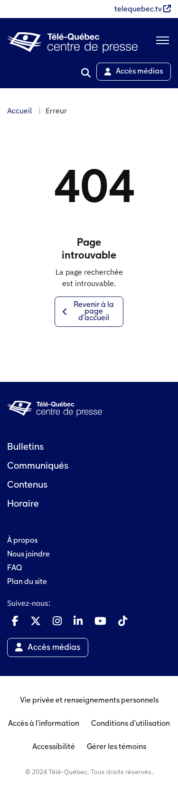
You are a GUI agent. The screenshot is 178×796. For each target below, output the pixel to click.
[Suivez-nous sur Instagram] (57, 621)
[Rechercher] (86, 73)
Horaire (23, 504)
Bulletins (25, 447)
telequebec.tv (138, 9)
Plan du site (27, 582)
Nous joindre (28, 554)
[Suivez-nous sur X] (36, 621)
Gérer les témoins (116, 747)
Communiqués (37, 466)
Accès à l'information (43, 724)
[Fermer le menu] (161, 43)
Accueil (19, 110)
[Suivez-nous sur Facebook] (15, 621)
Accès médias (139, 71)
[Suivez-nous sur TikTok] (122, 621)
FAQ (14, 568)
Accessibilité (53, 747)
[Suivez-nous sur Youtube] (100, 621)
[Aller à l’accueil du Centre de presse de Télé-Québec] (72, 43)
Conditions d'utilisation (130, 724)
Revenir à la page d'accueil (94, 312)
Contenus (27, 485)
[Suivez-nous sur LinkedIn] (78, 621)
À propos (22, 540)
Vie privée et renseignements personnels (89, 700)
